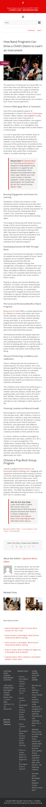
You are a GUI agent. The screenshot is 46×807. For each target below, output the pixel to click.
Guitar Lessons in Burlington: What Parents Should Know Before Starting (22, 636)
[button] (5, 604)
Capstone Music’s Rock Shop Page (20, 517)
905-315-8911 (8, 698)
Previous (31, 30)
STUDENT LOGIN (15, 10)
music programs (27, 529)
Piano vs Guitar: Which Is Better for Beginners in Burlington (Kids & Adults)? (23, 651)
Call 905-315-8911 (33, 8)
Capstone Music (30, 161)
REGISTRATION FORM (30, 10)
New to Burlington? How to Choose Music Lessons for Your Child (21, 629)
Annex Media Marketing (34, 803)
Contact (5, 63)
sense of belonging (34, 113)
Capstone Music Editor (13, 529)
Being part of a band (12, 311)
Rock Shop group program (23, 163)
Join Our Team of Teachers (7, 721)
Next (39, 30)
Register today (15, 187)
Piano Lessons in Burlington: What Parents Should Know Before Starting (21, 643)
